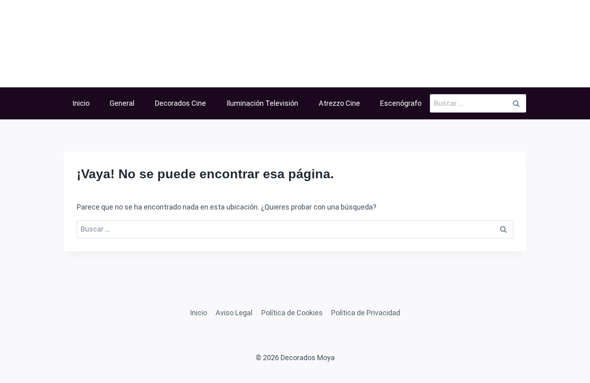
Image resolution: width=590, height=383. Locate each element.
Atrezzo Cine (339, 103)
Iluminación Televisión (262, 103)
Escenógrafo (400, 103)
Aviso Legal (234, 312)
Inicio (81, 103)
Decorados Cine (180, 103)
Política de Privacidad (365, 312)
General (122, 103)
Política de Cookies (292, 312)
